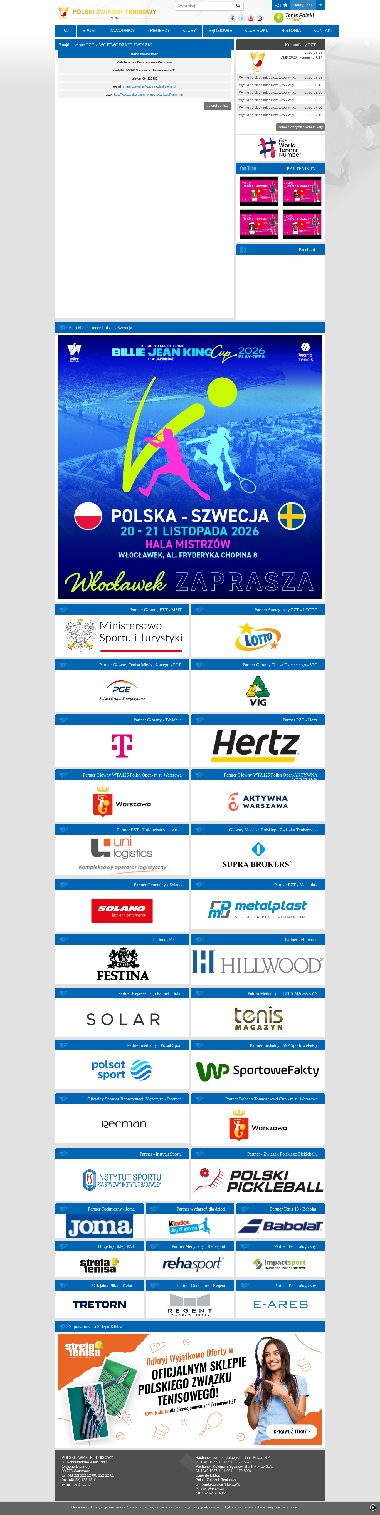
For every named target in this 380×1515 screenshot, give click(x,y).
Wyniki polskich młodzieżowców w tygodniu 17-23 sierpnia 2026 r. (289, 78)
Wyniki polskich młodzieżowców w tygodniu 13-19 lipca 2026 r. (286, 115)
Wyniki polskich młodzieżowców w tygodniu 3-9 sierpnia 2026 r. (287, 93)
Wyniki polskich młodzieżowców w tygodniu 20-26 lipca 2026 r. (286, 108)
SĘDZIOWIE (220, 30)
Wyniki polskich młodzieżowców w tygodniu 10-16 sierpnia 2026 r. (289, 85)
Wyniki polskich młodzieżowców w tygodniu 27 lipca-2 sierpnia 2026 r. (292, 100)
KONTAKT (323, 30)
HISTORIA (291, 30)
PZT (279, 5)
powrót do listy (217, 106)
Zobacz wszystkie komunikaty (300, 127)
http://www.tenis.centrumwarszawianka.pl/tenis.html (148, 94)
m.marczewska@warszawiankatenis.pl (149, 86)
